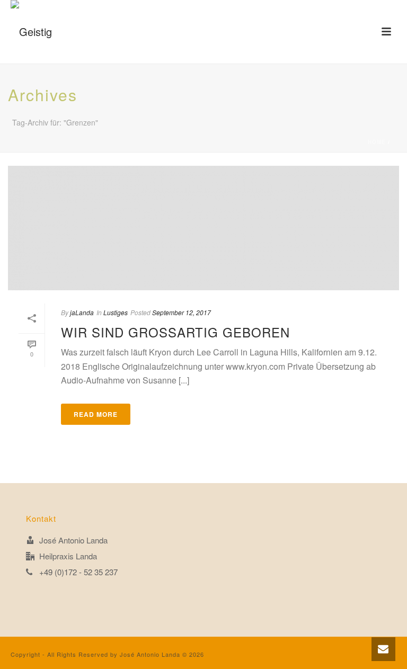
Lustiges (115, 312)
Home (377, 142)
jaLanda (82, 312)
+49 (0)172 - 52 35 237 (78, 572)
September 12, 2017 (181, 312)
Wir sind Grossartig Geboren (175, 332)
